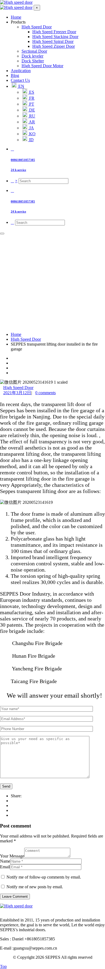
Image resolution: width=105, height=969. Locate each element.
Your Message (12, 856)
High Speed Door (18, 387)
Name (5, 861)
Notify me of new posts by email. (34, 886)
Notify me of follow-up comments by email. (43, 877)
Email (5, 867)
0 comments (45, 392)
